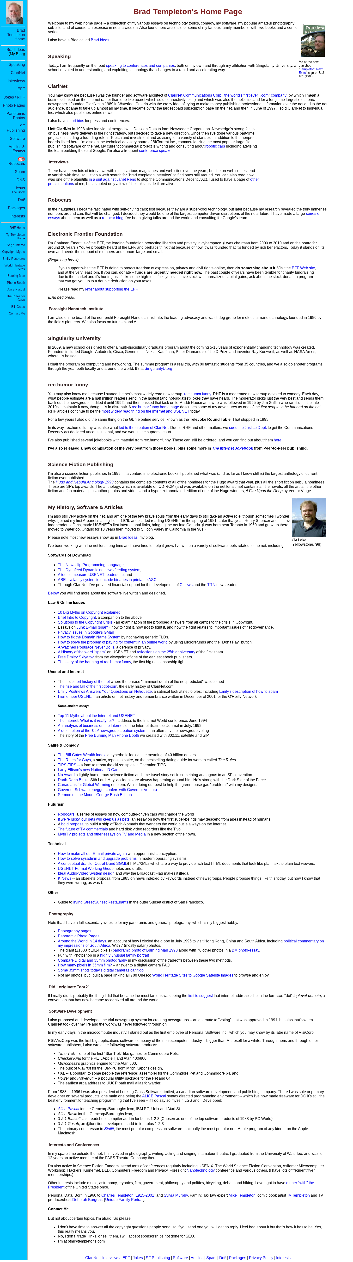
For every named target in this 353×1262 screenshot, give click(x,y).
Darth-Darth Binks (73, 780)
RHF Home (17, 227)
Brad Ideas (15, 50)
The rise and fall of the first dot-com (87, 686)
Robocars (16, 163)
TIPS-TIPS (67, 765)
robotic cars (215, 146)
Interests (18, 216)
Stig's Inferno (16, 245)
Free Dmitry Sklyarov (75, 657)
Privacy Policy (261, 1258)
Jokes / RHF (14, 97)
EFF (21, 89)
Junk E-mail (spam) (93, 627)
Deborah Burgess (87, 1200)
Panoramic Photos (15, 115)
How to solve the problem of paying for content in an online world (113, 642)
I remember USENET (76, 696)
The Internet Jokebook (232, 448)
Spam (20, 172)
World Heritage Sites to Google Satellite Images (192, 975)
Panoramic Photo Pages (78, 936)
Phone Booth (16, 283)
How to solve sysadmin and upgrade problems (97, 858)
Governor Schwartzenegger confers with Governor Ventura (107, 790)
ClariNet (18, 73)
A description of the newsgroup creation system (102, 731)
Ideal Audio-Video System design (86, 873)
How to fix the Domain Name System (89, 637)
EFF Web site (303, 268)
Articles (197, 1258)
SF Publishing (16, 128)
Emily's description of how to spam (248, 691)
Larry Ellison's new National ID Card (89, 770)
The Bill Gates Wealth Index (81, 755)
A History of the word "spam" (82, 652)
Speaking (17, 64)
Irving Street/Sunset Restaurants (100, 902)
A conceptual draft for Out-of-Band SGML (92, 863)
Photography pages (74, 931)
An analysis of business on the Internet (90, 726)
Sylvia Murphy (176, 1195)
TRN (211, 585)
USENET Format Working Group (86, 868)
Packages (16, 208)
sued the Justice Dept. (248, 428)
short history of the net (91, 682)
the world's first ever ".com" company (255, 95)
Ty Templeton (298, 1195)
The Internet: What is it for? (86, 720)
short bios (75, 121)
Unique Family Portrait (124, 1200)
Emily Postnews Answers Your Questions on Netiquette (105, 691)
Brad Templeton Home (16, 34)
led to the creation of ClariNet (143, 428)
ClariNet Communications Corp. (195, 95)
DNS (21, 180)
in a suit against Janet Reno (112, 179)
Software (17, 138)
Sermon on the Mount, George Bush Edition (95, 795)
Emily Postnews (13, 258)
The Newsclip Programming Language (91, 565)
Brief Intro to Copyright (77, 617)
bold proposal (73, 824)
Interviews (16, 81)
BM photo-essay (245, 950)
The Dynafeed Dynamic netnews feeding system (99, 570)
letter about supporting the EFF (111, 289)
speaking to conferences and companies (140, 65)
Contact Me (17, 313)
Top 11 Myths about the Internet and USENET (96, 716)
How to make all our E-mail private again (92, 854)
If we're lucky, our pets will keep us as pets (93, 819)
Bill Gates (18, 307)
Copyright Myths (13, 252)
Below (53, 593)
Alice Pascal (16, 289)
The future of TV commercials (83, 829)
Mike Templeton (242, 1195)
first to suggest (200, 996)
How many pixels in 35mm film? (85, 965)
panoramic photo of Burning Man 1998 (145, 950)
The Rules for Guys (74, 760)
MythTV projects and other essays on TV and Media (102, 834)
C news (186, 585)
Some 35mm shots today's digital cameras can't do (101, 970)
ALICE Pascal (154, 1096)
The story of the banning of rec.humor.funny (94, 662)
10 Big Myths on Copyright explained (89, 612)
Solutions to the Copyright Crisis (85, 622)
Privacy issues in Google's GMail (86, 632)
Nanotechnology (201, 1170)
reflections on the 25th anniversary (166, 652)
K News (64, 878)
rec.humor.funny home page (155, 407)
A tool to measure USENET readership (91, 575)
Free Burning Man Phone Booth (112, 735)
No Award (66, 775)
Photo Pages (14, 105)
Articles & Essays (17, 149)
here (277, 440)
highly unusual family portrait (124, 955)
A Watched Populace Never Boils (86, 647)
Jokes (138, 1258)
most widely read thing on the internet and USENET (145, 411)
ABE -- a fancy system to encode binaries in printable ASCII (108, 580)
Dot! (21, 200)
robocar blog (112, 218)
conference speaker (155, 150)
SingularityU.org (158, 368)
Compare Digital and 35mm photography (92, 960)
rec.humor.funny (197, 394)
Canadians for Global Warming (84, 785)
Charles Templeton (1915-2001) (128, 1195)
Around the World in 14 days (82, 941)
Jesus (18, 190)
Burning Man (16, 276)
